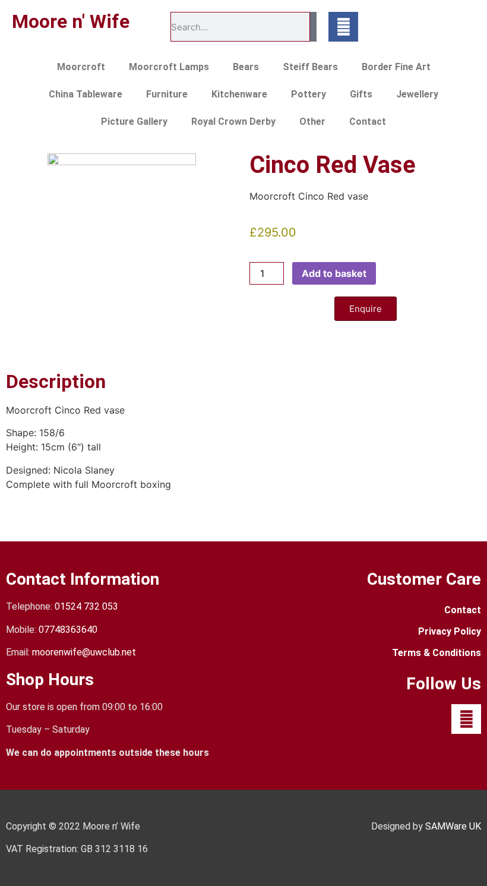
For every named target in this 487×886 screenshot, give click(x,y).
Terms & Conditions (436, 652)
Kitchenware (239, 94)
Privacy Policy (449, 631)
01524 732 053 (86, 606)
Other (312, 121)
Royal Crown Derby (233, 121)
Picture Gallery (134, 121)
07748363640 (68, 629)
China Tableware (85, 94)
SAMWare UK (453, 826)
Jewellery (417, 94)
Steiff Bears (310, 66)
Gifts (361, 94)
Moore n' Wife (70, 21)
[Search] (313, 27)
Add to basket (334, 273)
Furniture (167, 94)
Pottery (308, 94)
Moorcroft (81, 66)
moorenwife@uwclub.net (84, 652)
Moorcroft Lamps (169, 66)
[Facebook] (343, 27)
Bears (246, 66)
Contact (367, 121)
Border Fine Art (396, 66)
